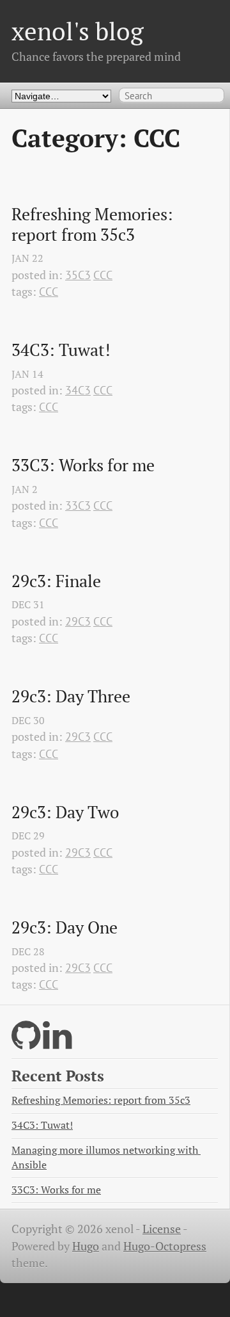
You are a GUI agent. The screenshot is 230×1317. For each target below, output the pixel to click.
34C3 (78, 390)
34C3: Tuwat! (61, 350)
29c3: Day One (65, 927)
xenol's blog (78, 31)
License (161, 1229)
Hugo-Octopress (164, 1246)
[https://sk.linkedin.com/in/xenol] (57, 1043)
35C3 (78, 275)
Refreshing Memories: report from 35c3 (94, 224)
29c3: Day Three (71, 696)
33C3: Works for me (83, 465)
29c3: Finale (56, 581)
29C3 (78, 621)
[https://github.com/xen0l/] (26, 1043)
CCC (102, 275)
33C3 (78, 505)
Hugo (85, 1246)
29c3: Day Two (65, 812)
